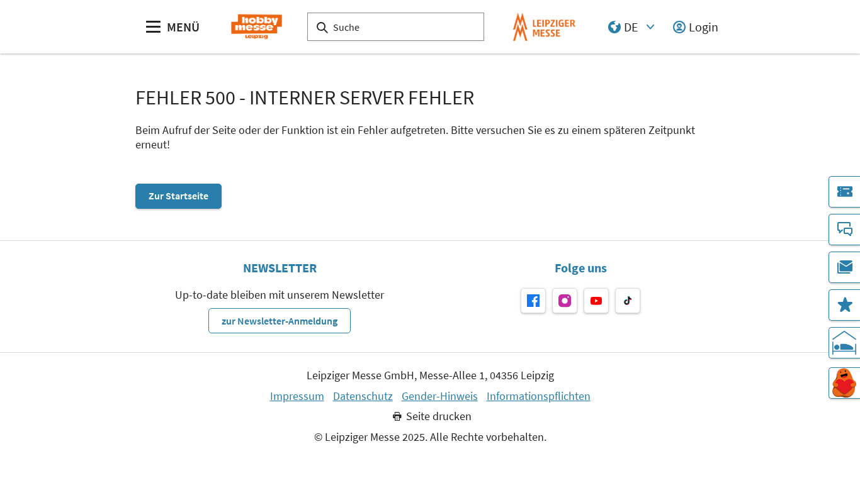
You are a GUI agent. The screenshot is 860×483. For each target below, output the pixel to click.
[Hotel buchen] (844, 342)
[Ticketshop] (844, 192)
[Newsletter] (844, 267)
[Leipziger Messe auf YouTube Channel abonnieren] (596, 300)
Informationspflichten (539, 396)
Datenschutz (363, 396)
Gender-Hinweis (440, 396)
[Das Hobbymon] (844, 383)
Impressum (297, 396)
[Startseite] (256, 27)
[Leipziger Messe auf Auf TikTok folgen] (627, 300)
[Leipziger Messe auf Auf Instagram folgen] (564, 300)
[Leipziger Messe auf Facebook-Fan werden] (533, 300)
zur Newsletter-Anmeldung (279, 320)
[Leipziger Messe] (544, 27)
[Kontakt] (844, 229)
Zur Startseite (178, 195)
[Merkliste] (844, 305)
